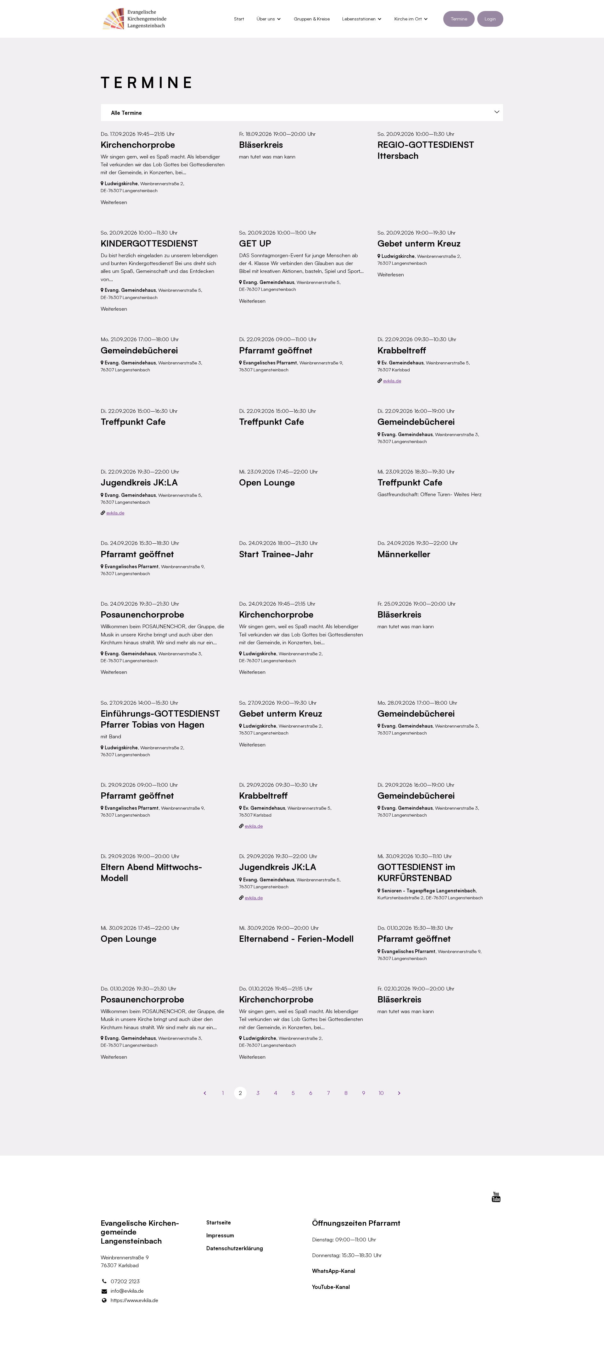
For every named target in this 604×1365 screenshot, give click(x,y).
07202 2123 (125, 1281)
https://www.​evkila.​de (134, 1300)
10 (381, 1093)
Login (490, 19)
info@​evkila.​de (127, 1290)
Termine (459, 19)
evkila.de (392, 381)
